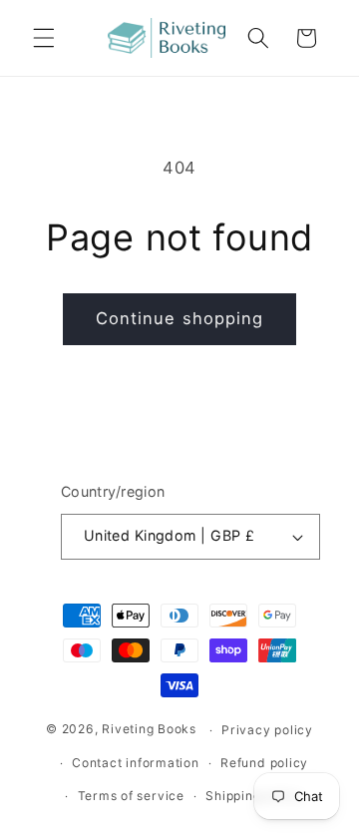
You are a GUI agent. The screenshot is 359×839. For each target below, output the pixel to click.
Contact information (135, 762)
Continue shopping (180, 318)
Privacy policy (267, 729)
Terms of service (131, 795)
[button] (44, 38)
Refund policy (264, 762)
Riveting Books (149, 729)
